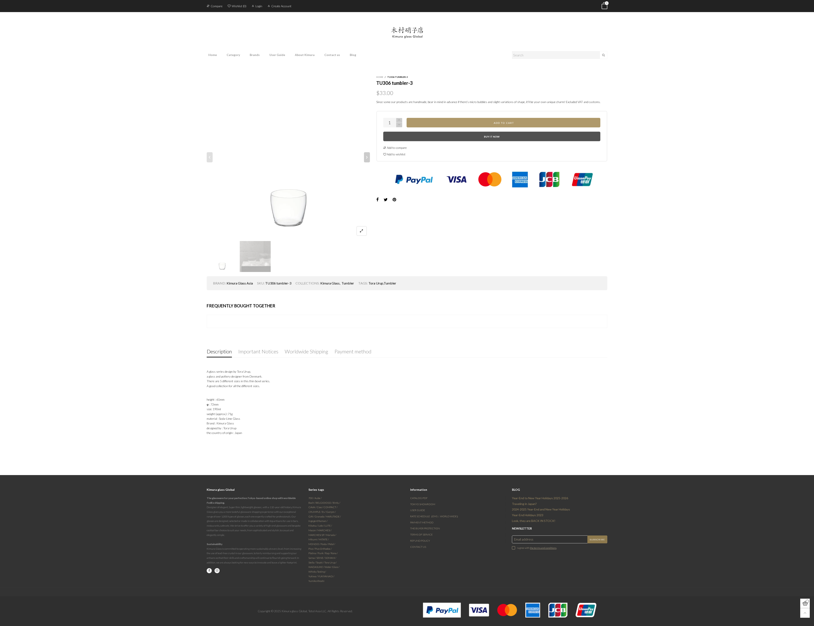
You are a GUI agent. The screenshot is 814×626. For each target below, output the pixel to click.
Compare (217, 6)
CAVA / (312, 507)
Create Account (281, 6)
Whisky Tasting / (317, 571)
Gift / (311, 516)
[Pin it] (394, 199)
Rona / (334, 553)
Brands (255, 55)
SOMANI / (330, 557)
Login (258, 6)
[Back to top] (805, 613)
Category (233, 55)
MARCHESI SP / (317, 535)
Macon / (313, 530)
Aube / (318, 498)
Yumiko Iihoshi (316, 581)
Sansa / (312, 557)
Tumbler (347, 283)
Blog (353, 55)
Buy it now (492, 136)
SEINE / (320, 557)
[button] (210, 157)
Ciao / (320, 507)
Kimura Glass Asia (240, 283)
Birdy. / (336, 502)
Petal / (331, 544)
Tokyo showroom (422, 504)
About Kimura (305, 55)
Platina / (313, 553)
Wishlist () (239, 6)
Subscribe (597, 539)
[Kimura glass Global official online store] (407, 29)
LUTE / (328, 525)
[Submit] (603, 55)
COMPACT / (330, 507)
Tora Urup (375, 283)
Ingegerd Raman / (318, 521)
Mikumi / (313, 539)
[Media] (362, 231)
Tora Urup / (330, 562)
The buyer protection (425, 528)
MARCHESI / (325, 530)
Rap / (328, 553)
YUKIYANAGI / (326, 576)
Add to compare (396, 147)
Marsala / (331, 535)
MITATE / (324, 539)
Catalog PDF (419, 498)
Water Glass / (332, 567)
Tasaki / (320, 562)
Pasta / (324, 544)
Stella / (312, 562)
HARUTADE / (333, 516)
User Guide (277, 55)
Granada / (320, 516)
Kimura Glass (330, 283)
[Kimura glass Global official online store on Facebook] (209, 570)
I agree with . (537, 547)
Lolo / (321, 525)
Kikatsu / (313, 525)
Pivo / (311, 548)
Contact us (332, 55)
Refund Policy (420, 540)
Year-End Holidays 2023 (527, 515)
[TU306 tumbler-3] (288, 157)
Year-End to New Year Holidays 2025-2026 (540, 498)
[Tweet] (386, 199)
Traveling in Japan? (524, 504)
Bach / (312, 502)
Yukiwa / (313, 576)
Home (212, 55)
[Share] (377, 199)
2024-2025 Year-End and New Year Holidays (541, 509)
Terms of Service (421, 534)
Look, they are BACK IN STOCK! (533, 521)
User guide (417, 510)
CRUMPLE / (315, 511)
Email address (523, 539)
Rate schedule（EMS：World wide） (434, 516)
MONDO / (314, 544)
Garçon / (331, 511)
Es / (324, 511)
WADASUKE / (316, 567)
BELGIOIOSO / (324, 502)
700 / (311, 498)
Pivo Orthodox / (323, 548)
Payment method (421, 522)
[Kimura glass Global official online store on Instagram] (217, 570)
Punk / (321, 553)
